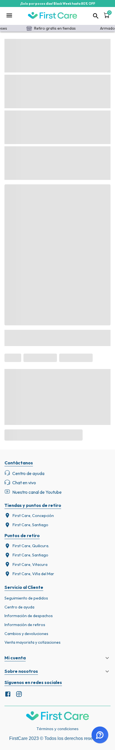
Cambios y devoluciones (26, 633)
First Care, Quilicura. (31, 545)
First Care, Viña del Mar (33, 573)
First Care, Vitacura (30, 564)
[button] (57, 658)
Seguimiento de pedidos (26, 598)
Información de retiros (24, 624)
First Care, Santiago (30, 524)
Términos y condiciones (57, 729)
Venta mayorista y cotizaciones (32, 642)
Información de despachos (28, 615)
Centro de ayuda (19, 607)
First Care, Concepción (33, 515)
